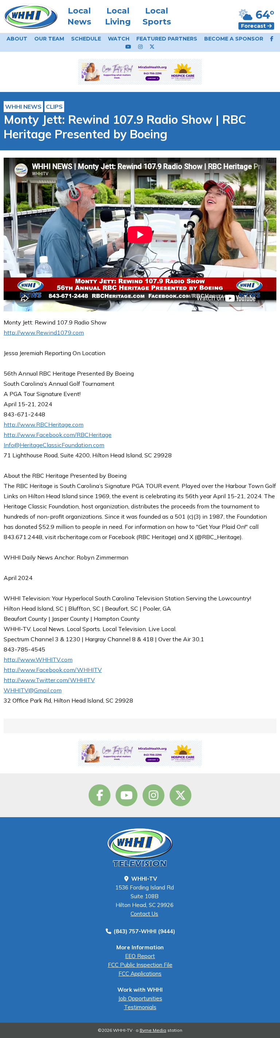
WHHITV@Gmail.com (33, 690)
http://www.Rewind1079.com (44, 332)
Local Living (118, 16)
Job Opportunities (140, 998)
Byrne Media (153, 1030)
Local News (79, 16)
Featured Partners (166, 38)
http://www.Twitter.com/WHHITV (49, 680)
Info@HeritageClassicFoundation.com (54, 445)
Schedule (86, 38)
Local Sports (157, 16)
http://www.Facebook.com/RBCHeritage (58, 434)
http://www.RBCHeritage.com (43, 424)
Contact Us (144, 913)
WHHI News (23, 106)
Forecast (254, 26)
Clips (54, 106)
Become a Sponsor (233, 38)
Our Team (49, 38)
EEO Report (140, 956)
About (17, 38)
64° (263, 15)
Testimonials (140, 1007)
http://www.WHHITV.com (38, 659)
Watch (118, 38)
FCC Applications (140, 973)
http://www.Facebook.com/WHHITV (53, 669)
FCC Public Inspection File (140, 964)
